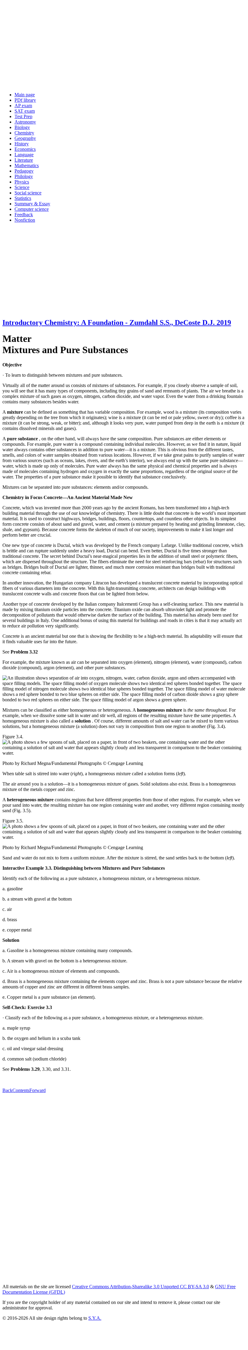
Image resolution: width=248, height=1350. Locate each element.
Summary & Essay (32, 203)
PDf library (25, 100)
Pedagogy (24, 171)
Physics (22, 181)
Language (24, 154)
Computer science (32, 209)
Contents (20, 1090)
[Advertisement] (124, 44)
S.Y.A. (94, 1318)
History (22, 143)
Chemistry (24, 132)
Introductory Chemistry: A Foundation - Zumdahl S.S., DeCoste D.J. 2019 (116, 322)
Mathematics (27, 165)
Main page (25, 94)
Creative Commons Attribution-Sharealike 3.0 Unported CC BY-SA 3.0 (140, 1286)
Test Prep (23, 116)
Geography (25, 138)
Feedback (24, 214)
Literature (24, 160)
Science (22, 187)
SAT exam (25, 111)
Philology (24, 176)
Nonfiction (25, 220)
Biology (22, 127)
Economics (25, 149)
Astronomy (25, 121)
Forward (37, 1090)
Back (7, 1090)
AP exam (23, 105)
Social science (28, 192)
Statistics (23, 198)
